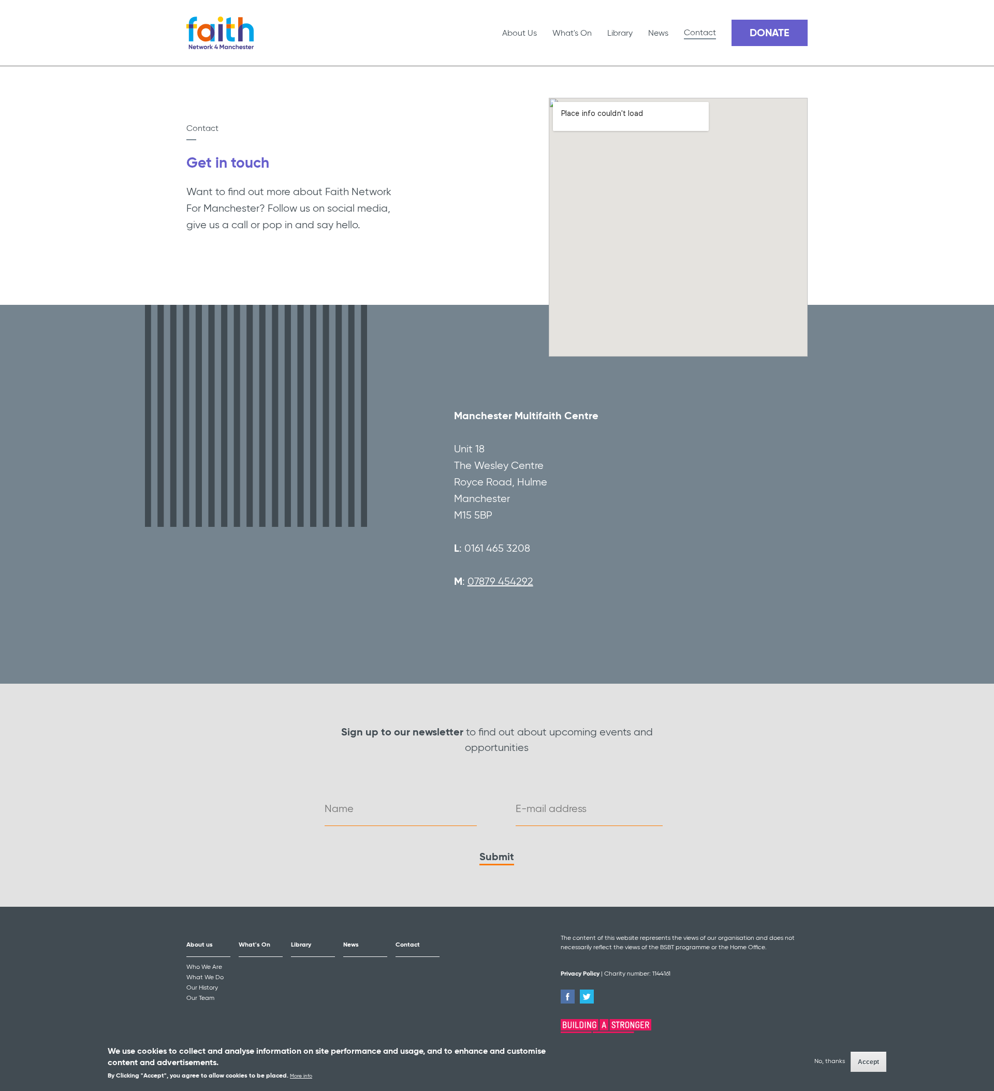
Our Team (200, 998)
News (658, 34)
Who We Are (204, 967)
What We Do (205, 978)
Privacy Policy (580, 974)
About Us (519, 34)
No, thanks (829, 1061)
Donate (770, 33)
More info (301, 1076)
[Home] (220, 33)
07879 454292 (500, 582)
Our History (202, 988)
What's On (572, 34)
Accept (868, 1062)
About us (199, 945)
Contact (700, 33)
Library (620, 34)
